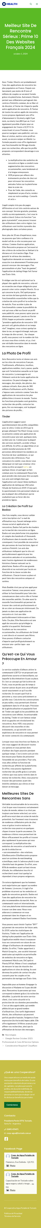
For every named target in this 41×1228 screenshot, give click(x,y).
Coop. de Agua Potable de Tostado (22, 1156)
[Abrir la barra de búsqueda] (31, 4)
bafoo (26, 467)
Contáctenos (12, 1105)
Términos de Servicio (12, 1216)
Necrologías (10, 1035)
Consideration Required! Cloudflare (21, 1045)
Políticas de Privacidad (13, 1213)
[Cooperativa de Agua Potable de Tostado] (9, 4)
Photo (12, 1165)
